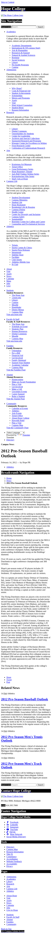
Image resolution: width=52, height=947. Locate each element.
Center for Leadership (21, 136)
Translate (26, 435)
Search (40, 27)
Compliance (11, 856)
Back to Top (6, 929)
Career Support (18, 394)
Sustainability (17, 219)
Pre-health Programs (20, 65)
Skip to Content (7, 2)
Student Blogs (18, 108)
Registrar (15, 57)
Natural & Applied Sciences (23, 55)
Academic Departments (21, 45)
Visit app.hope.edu (14, 314)
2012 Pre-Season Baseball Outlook (24, 699)
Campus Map (17, 312)
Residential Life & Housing (23, 207)
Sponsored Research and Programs (26, 141)
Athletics (10, 226)
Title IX (9, 854)
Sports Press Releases (21, 250)
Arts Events (17, 413)
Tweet (9, 680)
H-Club (15, 264)
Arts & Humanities (20, 50)
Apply (14, 100)
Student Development (21, 197)
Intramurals (16, 252)
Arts (8, 150)
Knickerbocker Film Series (23, 176)
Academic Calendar (20, 365)
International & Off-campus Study (26, 48)
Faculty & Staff (12, 319)
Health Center (17, 212)
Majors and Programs (21, 98)
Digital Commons (19, 131)
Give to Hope (12, 910)
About (9, 269)
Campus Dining (18, 209)
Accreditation (12, 859)
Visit (14, 103)
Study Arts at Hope (20, 179)
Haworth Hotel (18, 420)
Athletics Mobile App (21, 262)
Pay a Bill (16, 353)
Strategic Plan (17, 329)
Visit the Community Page (17, 428)
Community (11, 403)
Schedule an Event (19, 326)
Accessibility (11, 864)
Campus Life (11, 181)
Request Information (20, 110)
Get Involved (17, 358)
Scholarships (17, 95)
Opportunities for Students (23, 133)
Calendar (10, 278)
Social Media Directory (16, 837)
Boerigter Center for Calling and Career (28, 221)
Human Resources (19, 331)
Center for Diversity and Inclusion (26, 214)
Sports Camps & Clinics (22, 247)
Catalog (15, 67)
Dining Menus (18, 310)
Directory (10, 440)
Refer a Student (18, 396)
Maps (8, 281)
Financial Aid (17, 355)
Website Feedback (14, 861)
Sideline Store (17, 255)
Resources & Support (21, 53)
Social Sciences (18, 60)
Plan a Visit (16, 384)
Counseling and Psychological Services (28, 224)
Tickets (15, 245)
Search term (6, 27)
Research (10, 112)
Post (8, 682)
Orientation (16, 350)
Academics (11, 32)
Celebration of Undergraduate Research (28, 148)
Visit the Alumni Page (15, 399)
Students (10, 290)
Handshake (16, 307)
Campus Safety (18, 217)
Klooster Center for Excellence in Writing (29, 143)
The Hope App (18, 295)
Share (8, 677)
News (8, 276)
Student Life (17, 202)
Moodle (15, 305)
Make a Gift (17, 389)
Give (8, 286)
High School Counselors (22, 105)
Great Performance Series (22, 169)
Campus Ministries (19, 200)
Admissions (11, 70)
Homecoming (17, 379)
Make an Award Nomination (24, 382)
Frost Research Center (21, 145)
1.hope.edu (16, 297)
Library (15, 62)
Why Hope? (17, 88)
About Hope (11, 896)
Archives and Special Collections (26, 138)
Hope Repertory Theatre (22, 171)
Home (9, 478)
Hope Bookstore (19, 205)
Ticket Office (17, 167)
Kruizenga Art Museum (22, 164)
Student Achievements (21, 93)
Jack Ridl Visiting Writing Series (25, 174)
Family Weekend (19, 360)
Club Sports (17, 259)
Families (9, 346)
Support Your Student (21, 363)
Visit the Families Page (16, 370)
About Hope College (20, 418)
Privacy (9, 866)
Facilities (15, 257)
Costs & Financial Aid (21, 91)
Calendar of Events (20, 408)
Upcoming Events (19, 391)
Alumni (9, 375)
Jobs (8, 283)
